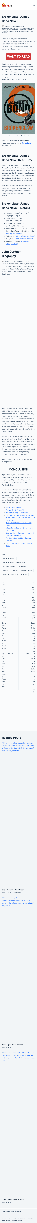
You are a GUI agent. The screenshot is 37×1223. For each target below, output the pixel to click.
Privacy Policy (17, 1220)
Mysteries (23, 30)
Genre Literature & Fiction (24, 239)
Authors (5, 28)
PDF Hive (18, 1211)
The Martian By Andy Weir (15, 510)
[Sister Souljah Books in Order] (18, 814)
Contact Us (12, 1218)
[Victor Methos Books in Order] (18, 1124)
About (4, 1218)
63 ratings (14, 244)
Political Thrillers (26, 570)
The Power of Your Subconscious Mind (20, 515)
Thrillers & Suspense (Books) (25, 236)
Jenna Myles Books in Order (12, 1045)
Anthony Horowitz (9, 558)
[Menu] (34, 5)
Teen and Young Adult (26, 31)
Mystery (14, 570)
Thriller (4, 33)
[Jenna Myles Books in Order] (18, 969)
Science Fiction (13, 31)
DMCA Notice (6, 1220)
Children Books (25, 28)
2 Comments (17, 892)
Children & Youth (13, 28)
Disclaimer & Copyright (25, 1218)
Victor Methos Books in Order (13, 1200)
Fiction (16, 30)
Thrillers (24, 574)
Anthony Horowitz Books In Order (14, 562)
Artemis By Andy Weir (13, 507)
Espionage (10, 30)
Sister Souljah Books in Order (13, 890)
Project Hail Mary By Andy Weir (17, 513)
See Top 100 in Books (14, 234)
